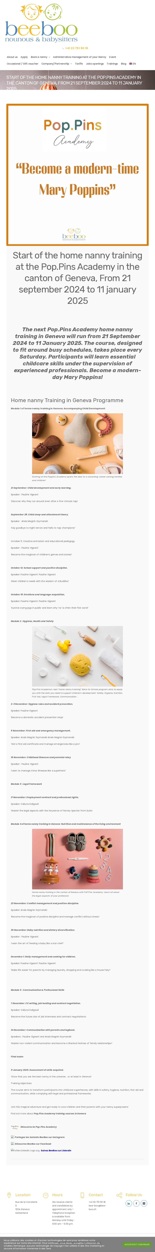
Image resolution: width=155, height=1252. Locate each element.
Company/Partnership (55, 63)
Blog (123, 63)
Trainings (112, 63)
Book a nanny (39, 57)
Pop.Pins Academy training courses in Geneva (60, 1113)
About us (12, 57)
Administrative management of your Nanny (79, 57)
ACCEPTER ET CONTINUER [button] (137, 1244)
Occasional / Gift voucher (22, 63)
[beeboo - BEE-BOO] (77, 23)
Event (112, 57)
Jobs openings (95, 63)
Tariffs (79, 63)
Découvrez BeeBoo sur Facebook (33, 1143)
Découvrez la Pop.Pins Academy (39, 1126)
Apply (24, 57)
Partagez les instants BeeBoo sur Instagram (40, 1137)
